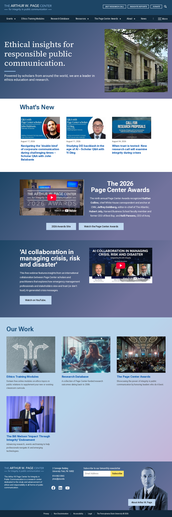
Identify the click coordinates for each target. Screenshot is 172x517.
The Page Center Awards (106, 18)
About (129, 18)
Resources (81, 18)
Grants (9, 18)
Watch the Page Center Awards (101, 226)
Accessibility (78, 514)
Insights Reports (138, 7)
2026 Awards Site (61, 226)
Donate (156, 7)
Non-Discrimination (61, 514)
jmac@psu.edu (58, 479)
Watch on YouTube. (35, 300)
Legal (90, 514)
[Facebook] (53, 489)
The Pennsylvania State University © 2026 (112, 514)
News (143, 18)
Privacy (46, 514)
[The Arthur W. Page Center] (29, 7)
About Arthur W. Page (141, 502)
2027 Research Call (114, 7)
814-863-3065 (58, 476)
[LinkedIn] (60, 489)
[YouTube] (67, 489)
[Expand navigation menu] (165, 6)
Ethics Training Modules (32, 18)
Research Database (60, 18)
